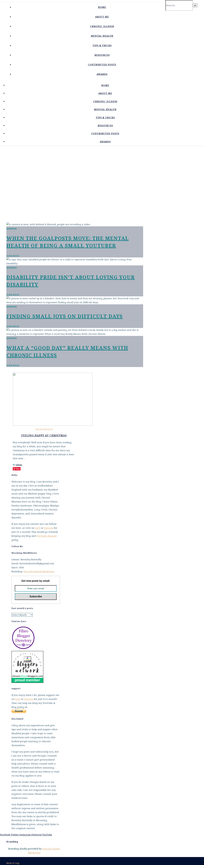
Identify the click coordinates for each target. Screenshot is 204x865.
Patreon (48, 527)
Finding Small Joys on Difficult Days (64, 316)
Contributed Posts (102, 64)
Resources (102, 54)
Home (102, 7)
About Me (102, 16)
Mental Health (102, 35)
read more (12, 255)
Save (18, 469)
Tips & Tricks (102, 45)
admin (19, 464)
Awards (102, 74)
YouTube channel (46, 535)
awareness (11, 228)
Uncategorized (43, 429)
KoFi (37, 527)
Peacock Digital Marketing (39, 571)
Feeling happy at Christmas (44, 435)
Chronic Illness (102, 26)
